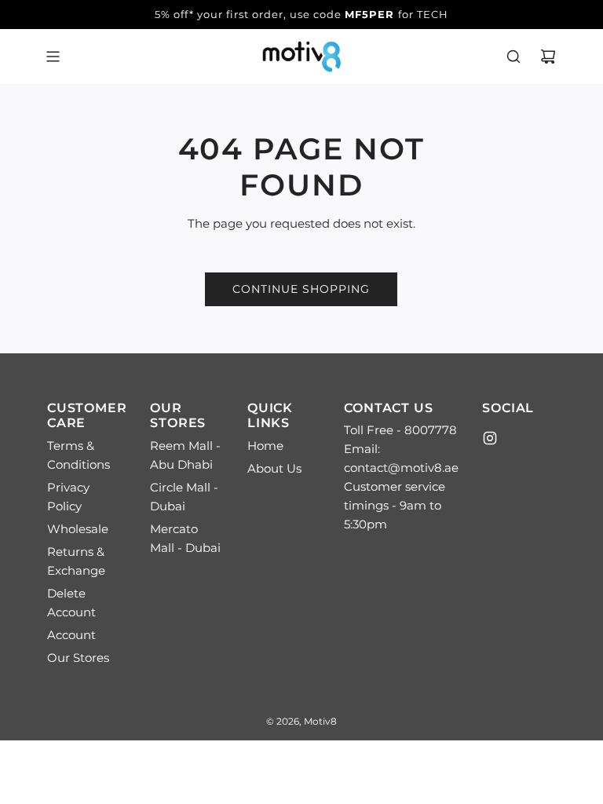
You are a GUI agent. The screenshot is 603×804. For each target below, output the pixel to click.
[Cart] (548, 56)
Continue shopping (301, 289)
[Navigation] (52, 56)
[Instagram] (490, 438)
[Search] (513, 56)
